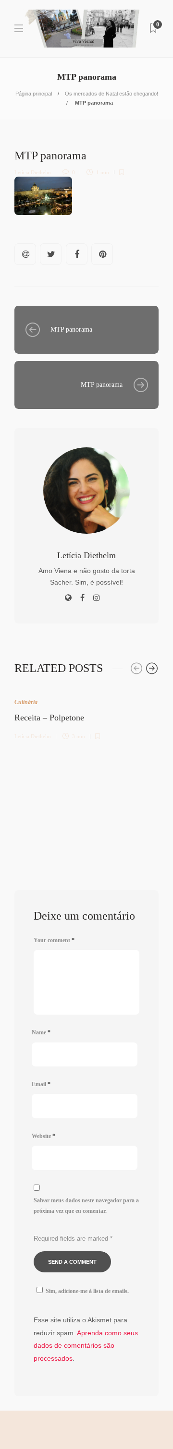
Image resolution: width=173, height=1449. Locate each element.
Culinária (25, 702)
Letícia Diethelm (32, 172)
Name (41, 1032)
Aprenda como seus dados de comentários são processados (86, 1345)
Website (43, 1136)
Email (41, 1084)
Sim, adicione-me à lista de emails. (87, 1291)
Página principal (33, 93)
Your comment (54, 940)
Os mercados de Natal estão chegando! (111, 93)
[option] (86, 713)
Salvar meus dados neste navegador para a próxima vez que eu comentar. (86, 1206)
